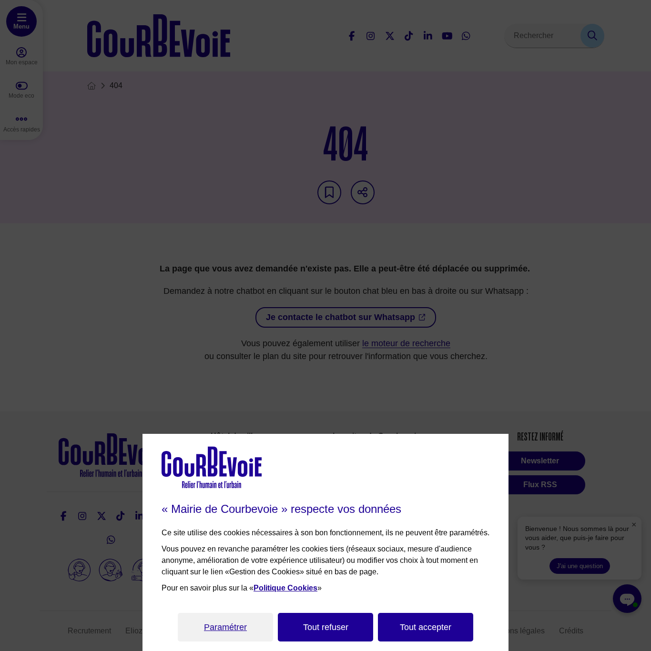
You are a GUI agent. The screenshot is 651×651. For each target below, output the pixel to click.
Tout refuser (325, 627)
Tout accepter (425, 627)
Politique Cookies (285, 588)
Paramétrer (225, 627)
